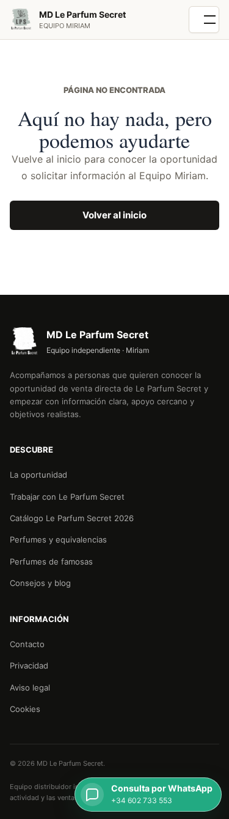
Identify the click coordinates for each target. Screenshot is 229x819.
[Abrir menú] (204, 19)
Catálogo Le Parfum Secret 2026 (72, 518)
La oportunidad (38, 475)
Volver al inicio (114, 215)
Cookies (25, 709)
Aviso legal (30, 687)
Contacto (27, 644)
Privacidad (29, 665)
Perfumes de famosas (51, 561)
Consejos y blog (40, 583)
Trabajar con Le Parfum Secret (67, 497)
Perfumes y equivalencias (58, 539)
